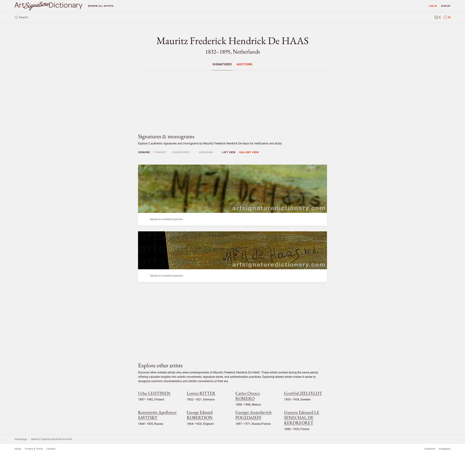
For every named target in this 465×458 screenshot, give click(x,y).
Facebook (429, 448)
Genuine (144, 152)
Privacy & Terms (34, 448)
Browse (100, 6)
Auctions (244, 64)
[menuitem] (222, 64)
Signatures (222, 64)
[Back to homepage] (48, 6)
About (18, 448)
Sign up (445, 6)
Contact (50, 448)
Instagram (444, 448)
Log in (433, 6)
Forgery (160, 152)
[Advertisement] (232, 98)
